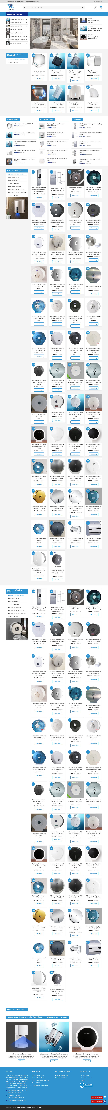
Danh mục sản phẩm (86, 1077)
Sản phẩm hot (77, 119)
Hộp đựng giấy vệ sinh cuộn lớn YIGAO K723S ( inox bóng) (57, 286)
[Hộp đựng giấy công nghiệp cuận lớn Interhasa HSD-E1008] (75, 402)
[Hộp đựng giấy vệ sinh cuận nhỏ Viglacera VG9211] (75, 528)
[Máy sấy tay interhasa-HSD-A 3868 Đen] (57, 61)
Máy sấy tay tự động (15, 43)
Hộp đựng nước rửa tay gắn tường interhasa (54, 1054)
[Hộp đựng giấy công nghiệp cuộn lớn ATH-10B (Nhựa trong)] (57, 210)
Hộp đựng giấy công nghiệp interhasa (87, 1054)
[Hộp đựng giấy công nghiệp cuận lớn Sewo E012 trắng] (93, 466)
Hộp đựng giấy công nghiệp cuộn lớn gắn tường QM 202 (57, 350)
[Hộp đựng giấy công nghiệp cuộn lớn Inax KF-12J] (93, 242)
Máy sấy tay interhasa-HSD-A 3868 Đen (24, 132)
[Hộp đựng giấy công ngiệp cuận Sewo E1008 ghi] (57, 466)
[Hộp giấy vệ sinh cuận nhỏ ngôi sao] (39, 528)
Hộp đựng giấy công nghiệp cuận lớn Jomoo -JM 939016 (57, 572)
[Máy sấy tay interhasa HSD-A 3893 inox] (93, 61)
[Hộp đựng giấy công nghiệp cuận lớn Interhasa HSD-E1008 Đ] (39, 434)
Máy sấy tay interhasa (16, 29)
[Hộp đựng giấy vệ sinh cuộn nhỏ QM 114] (93, 306)
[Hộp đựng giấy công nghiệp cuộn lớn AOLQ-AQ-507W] (75, 370)
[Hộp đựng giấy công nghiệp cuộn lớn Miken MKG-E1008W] (57, 434)
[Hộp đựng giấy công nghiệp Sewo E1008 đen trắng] (75, 466)
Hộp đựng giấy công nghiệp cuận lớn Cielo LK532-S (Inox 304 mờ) (57, 382)
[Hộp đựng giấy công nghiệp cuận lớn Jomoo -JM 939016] (57, 560)
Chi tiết (21, 1060)
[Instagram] (101, 1)
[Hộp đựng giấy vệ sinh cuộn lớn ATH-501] (39, 403)
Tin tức (83, 1080)
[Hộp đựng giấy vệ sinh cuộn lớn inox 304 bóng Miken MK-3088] (75, 496)
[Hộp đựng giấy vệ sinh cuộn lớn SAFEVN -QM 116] (75, 210)
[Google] (96, 1)
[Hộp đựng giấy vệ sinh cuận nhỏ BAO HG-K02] (93, 528)
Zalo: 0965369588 (97, 1097)
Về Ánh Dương (85, 1075)
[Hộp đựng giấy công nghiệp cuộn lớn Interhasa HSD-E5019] (39, 559)
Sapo (40, 1107)
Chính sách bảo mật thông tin (40, 1085)
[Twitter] (94, 1)
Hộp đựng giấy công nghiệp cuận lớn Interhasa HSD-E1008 (75, 414)
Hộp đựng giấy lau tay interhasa (18, 36)
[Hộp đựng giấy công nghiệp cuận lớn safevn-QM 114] (93, 210)
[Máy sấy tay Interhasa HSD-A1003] (75, 93)
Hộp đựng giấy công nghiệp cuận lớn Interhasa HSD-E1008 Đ (39, 446)
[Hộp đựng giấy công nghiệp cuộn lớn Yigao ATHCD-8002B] (39, 370)
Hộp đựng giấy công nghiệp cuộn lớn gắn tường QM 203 (75, 350)
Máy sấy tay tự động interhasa (21, 1054)
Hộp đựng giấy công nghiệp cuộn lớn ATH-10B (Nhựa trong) (57, 222)
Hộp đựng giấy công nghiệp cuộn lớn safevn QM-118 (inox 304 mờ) (57, 254)
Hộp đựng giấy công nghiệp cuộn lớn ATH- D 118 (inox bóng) (75, 254)
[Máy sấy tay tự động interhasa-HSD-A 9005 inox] (39, 93)
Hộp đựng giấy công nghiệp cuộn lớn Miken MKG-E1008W (57, 446)
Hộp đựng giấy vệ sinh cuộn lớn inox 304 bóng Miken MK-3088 (75, 508)
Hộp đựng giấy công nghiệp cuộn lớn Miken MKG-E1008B (93, 446)
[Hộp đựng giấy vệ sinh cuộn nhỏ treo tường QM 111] (39, 306)
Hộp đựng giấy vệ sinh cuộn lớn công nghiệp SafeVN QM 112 (75, 318)
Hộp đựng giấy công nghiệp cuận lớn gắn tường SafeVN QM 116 (93, 350)
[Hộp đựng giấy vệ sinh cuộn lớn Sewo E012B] (57, 528)
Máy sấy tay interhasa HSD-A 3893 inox (24, 150)
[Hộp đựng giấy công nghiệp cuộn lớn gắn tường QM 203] (75, 338)
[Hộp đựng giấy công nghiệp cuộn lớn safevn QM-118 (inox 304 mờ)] (57, 242)
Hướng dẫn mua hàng (62, 1075)
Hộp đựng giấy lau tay (15, 22)
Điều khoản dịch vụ (61, 1077)
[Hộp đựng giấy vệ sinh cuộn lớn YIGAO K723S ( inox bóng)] (57, 274)
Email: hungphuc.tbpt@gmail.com (17, 1100)
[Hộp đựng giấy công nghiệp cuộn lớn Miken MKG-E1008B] (93, 434)
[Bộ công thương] (91, 1085)
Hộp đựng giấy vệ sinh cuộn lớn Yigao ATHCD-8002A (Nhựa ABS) (39, 254)
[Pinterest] (99, 1)
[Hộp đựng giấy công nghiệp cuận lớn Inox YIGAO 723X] (93, 370)
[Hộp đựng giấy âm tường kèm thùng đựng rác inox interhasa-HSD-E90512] (39, 177)
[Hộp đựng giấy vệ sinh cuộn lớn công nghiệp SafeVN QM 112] (75, 306)
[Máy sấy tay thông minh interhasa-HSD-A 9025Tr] (57, 93)
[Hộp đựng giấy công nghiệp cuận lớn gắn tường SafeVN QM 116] (93, 338)
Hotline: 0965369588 (97, 1101)
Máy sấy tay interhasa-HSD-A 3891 (23, 124)
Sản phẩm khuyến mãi (47, 119)
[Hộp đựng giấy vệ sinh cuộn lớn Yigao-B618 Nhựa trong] (93, 177)
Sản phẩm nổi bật (12, 119)
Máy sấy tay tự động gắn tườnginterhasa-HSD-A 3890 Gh (75, 72)
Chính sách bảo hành (37, 1083)
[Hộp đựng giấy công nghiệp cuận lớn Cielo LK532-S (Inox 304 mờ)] (57, 370)
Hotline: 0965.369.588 (14, 1095)
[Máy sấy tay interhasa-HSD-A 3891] (39, 61)
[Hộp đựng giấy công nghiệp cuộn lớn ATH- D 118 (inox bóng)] (75, 242)
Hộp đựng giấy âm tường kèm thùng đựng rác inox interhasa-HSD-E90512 (39, 189)
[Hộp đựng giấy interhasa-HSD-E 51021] (75, 177)
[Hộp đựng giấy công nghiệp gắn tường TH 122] (75, 274)
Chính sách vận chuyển (38, 1077)
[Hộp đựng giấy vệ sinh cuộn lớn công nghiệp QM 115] (39, 338)
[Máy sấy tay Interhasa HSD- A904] (93, 93)
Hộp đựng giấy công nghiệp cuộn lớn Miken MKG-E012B (75, 446)
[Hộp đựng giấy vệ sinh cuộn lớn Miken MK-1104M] (57, 496)
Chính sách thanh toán (38, 1075)
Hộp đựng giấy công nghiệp (17, 19)
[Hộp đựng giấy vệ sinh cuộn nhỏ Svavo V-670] (39, 274)
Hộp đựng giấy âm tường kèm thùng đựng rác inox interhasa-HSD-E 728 (57, 190)
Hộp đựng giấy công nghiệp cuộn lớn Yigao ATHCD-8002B (39, 382)
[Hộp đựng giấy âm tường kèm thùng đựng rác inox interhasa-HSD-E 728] (57, 177)
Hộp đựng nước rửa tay (16, 26)
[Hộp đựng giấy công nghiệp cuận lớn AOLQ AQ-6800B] (93, 496)
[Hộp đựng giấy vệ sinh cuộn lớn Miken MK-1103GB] (39, 496)
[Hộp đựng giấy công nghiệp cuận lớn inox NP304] (93, 275)
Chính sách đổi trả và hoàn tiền (40, 1080)
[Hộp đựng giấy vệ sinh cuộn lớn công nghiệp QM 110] (57, 306)
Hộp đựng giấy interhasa (16, 32)
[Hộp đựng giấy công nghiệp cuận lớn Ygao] (39, 466)
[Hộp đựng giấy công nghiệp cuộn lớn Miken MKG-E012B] (75, 434)
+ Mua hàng (39, 78)
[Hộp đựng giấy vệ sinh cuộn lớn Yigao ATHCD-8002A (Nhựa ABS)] (39, 242)
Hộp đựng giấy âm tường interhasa (18, 39)
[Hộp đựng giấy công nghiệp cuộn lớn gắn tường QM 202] (57, 338)
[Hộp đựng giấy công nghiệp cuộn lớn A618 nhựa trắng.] (39, 210)
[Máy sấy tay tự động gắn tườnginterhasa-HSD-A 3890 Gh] (75, 61)
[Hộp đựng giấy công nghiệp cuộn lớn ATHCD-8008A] (57, 402)
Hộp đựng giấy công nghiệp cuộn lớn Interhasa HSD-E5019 (39, 570)
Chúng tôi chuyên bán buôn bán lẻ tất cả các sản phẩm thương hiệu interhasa (38, 1017)
